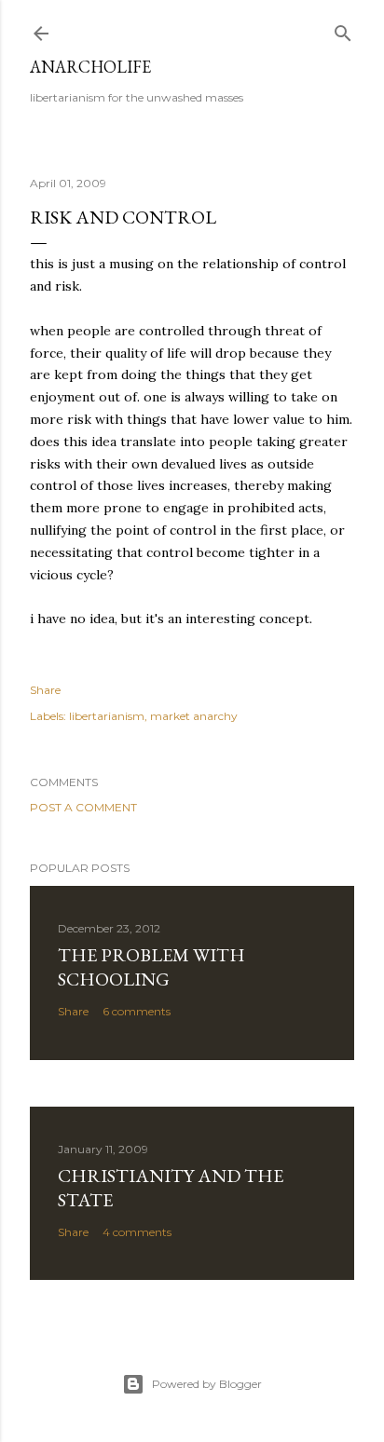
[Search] (343, 29)
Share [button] (45, 690)
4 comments (137, 1232)
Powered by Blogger (207, 1384)
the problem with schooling (151, 967)
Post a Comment (83, 807)
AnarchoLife (90, 66)
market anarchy (194, 716)
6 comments (137, 1011)
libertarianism (106, 716)
